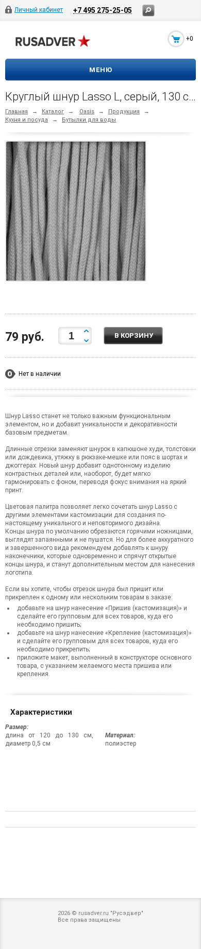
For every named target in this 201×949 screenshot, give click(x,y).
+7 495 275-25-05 (102, 10)
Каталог (53, 111)
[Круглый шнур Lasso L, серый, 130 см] (78, 213)
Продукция (124, 111)
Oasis (86, 111)
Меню (100, 70)
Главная (16, 111)
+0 (189, 38)
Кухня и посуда (26, 119)
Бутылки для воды (89, 119)
